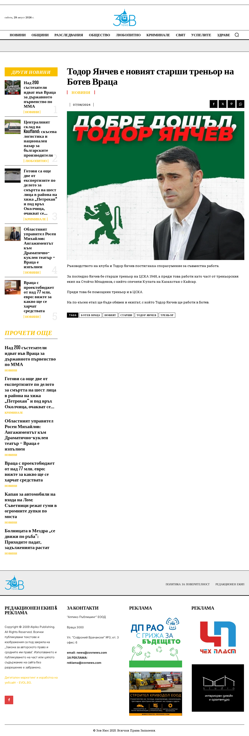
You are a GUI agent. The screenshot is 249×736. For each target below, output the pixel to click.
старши (126, 315)
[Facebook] (213, 104)
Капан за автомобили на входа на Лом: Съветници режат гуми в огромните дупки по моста (31, 505)
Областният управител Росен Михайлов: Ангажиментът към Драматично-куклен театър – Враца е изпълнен (29, 434)
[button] (236, 34)
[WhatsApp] (240, 104)
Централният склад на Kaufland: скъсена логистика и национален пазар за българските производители (40, 138)
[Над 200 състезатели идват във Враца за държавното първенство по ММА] (13, 87)
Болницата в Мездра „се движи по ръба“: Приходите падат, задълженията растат (30, 539)
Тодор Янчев (146, 315)
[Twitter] (222, 104)
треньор (167, 315)
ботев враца (90, 315)
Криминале (35, 219)
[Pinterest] (231, 104)
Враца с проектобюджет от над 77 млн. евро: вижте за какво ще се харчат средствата (39, 296)
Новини (32, 112)
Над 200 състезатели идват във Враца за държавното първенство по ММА (40, 94)
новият (110, 315)
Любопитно (36, 160)
